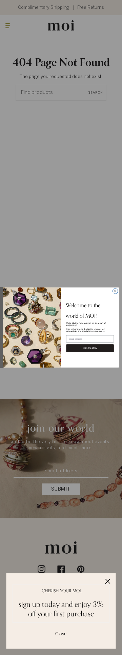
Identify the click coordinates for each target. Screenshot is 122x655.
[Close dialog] (115, 291)
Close (60, 633)
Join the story (90, 348)
